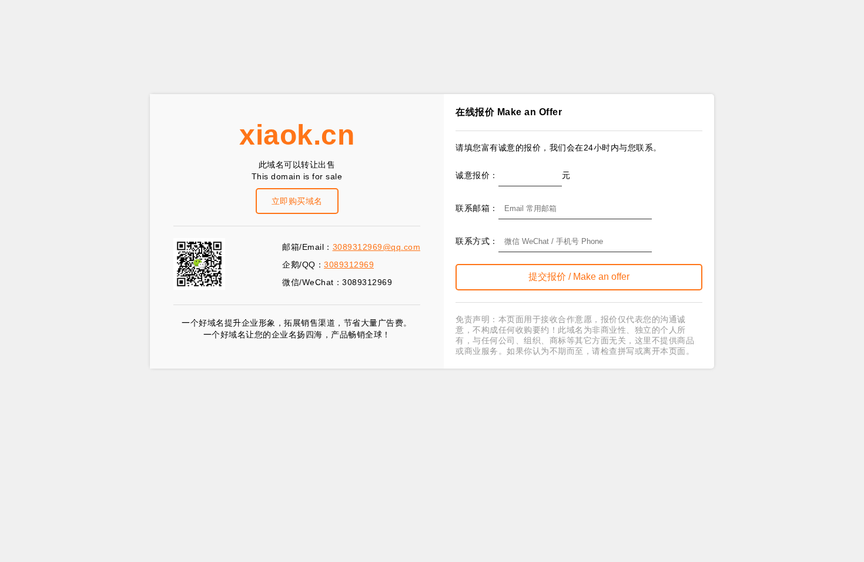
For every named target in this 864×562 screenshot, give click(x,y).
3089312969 (349, 264)
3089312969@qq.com (377, 247)
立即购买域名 (297, 201)
